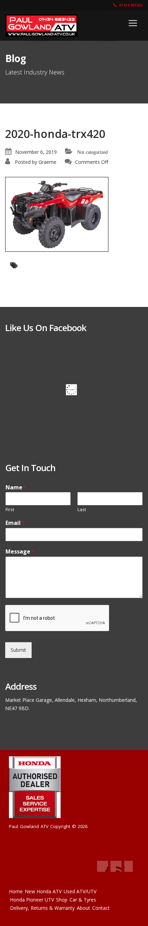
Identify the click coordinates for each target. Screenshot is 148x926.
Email (15, 523)
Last (81, 509)
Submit (18, 650)
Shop (61, 899)
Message (20, 551)
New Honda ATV (43, 891)
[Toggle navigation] (132, 23)
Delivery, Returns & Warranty (42, 908)
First (10, 509)
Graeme (47, 162)
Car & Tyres (83, 899)
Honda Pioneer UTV (32, 899)
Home (16, 891)
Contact (101, 908)
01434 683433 (130, 5)
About (83, 908)
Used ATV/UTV (80, 891)
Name (16, 487)
